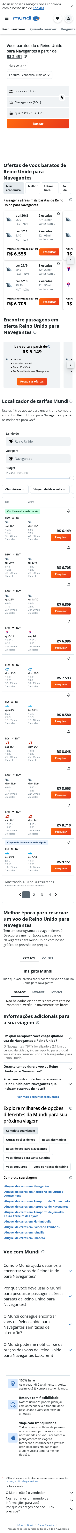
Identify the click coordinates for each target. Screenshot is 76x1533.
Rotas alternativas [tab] (54, 1139)
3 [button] (42, 894)
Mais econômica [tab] (13, 188)
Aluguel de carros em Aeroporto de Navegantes (36, 1206)
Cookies (38, 8)
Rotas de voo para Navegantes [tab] (26, 1148)
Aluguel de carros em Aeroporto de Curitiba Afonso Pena (33, 1193)
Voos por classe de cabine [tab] (51, 1166)
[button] (71, 6)
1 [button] (26, 894)
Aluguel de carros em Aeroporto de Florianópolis (37, 1201)
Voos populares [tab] (16, 1166)
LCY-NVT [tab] (47, 957)
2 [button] (34, 894)
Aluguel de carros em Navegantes (26, 1186)
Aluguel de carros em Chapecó (24, 1238)
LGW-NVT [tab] (29, 957)
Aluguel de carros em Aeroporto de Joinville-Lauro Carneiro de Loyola (34, 1214)
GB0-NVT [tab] (20, 992)
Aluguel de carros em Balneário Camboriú (32, 1227)
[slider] (71, 478)
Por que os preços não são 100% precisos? (30, 1509)
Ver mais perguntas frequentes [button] (38, 1097)
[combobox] (41, 441)
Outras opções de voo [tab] (20, 1139)
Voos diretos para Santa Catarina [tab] (28, 1157)
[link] (32, 381)
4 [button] (50, 894)
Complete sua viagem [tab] (20, 1130)
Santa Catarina (46, 1525)
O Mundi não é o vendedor (25, 1493)
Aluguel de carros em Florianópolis (27, 1221)
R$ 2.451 (14, 56)
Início (20, 1525)
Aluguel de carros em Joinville (24, 1232)
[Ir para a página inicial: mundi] (26, 18)
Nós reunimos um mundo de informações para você (27, 1500)
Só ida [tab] (65, 188)
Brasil (30, 1525)
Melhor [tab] (33, 186)
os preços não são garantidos (22, 1481)
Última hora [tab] (48, 188)
